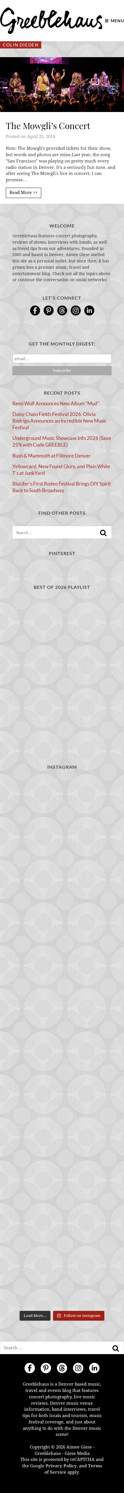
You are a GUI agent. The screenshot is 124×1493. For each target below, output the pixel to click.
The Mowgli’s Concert (48, 125)
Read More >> (23, 192)
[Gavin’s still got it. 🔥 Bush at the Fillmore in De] (62, 1101)
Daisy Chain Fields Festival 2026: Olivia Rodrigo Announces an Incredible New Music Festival (59, 420)
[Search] (103, 533)
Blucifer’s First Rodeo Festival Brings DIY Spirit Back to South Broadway (61, 487)
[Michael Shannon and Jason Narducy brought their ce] (62, 983)
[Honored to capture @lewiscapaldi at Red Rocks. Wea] (62, 1219)
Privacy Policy (61, 1465)
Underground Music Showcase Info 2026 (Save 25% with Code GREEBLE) (61, 441)
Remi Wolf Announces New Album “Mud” (55, 403)
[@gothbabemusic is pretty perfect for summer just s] (62, 806)
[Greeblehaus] (51, 20)
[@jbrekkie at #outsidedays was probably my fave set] (62, 924)
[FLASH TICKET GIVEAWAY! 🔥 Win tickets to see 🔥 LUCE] (62, 1042)
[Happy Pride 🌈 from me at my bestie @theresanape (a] (62, 1278)
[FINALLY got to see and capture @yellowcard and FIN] (62, 1160)
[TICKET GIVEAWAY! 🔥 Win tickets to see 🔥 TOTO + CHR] (62, 865)
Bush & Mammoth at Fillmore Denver (51, 456)
